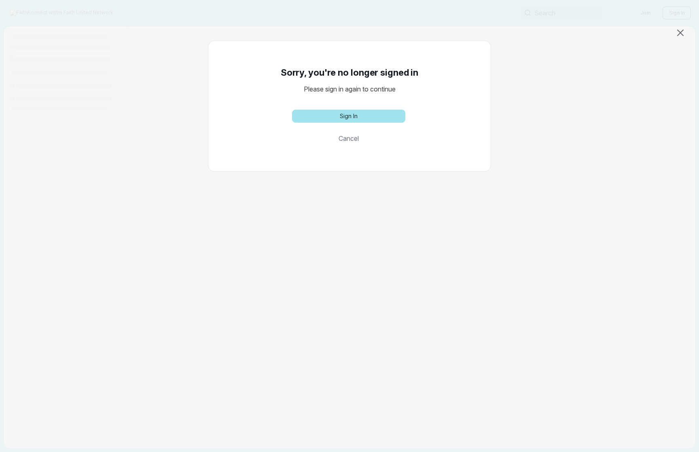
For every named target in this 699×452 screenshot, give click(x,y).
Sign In (349, 115)
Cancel (349, 138)
